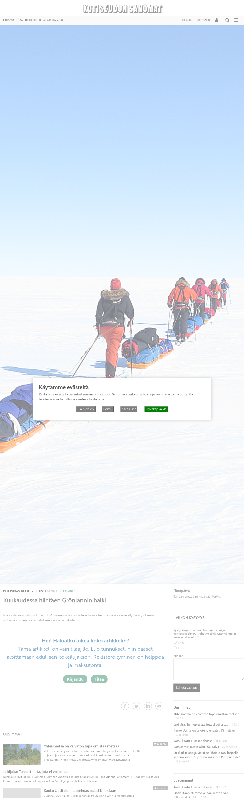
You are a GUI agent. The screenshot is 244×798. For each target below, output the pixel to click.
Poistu (107, 409)
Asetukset (129, 409)
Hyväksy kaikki (156, 409)
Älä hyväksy (86, 409)
